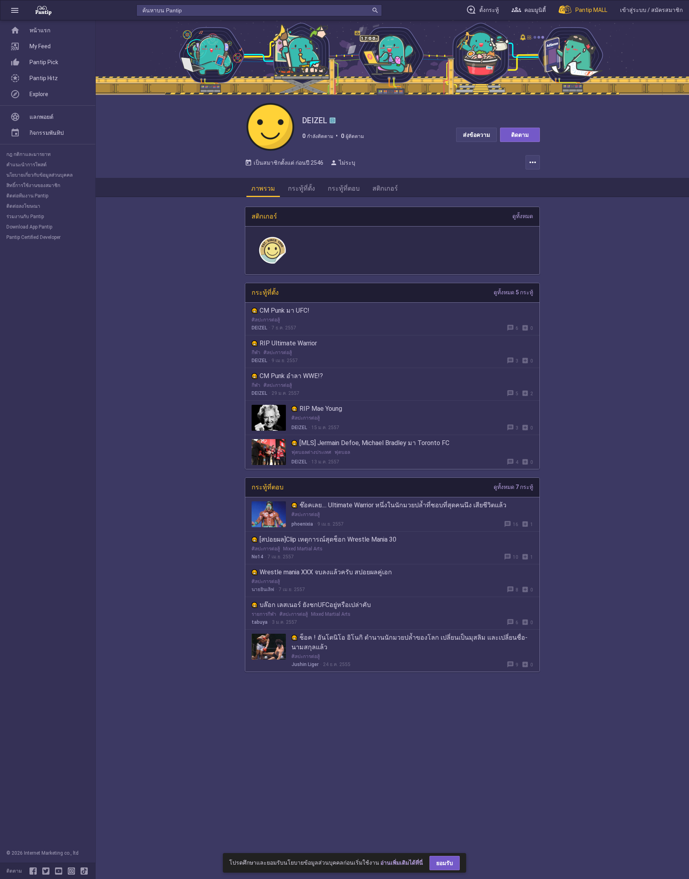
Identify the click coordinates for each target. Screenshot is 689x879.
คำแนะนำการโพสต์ (26, 165)
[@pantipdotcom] (73, 871)
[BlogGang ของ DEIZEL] (332, 120)
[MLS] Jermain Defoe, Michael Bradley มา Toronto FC (374, 443)
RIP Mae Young (320, 408)
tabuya (260, 622)
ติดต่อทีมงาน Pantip (27, 196)
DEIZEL (259, 328)
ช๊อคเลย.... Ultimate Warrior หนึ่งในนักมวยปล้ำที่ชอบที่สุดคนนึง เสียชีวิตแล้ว (402, 505)
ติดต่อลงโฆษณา (23, 206)
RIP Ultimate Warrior (288, 343)
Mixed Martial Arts (303, 549)
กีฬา (256, 352)
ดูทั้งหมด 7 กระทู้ (513, 487)
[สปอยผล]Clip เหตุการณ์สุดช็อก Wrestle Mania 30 (328, 539)
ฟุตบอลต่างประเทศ (311, 452)
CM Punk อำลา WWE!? (291, 376)
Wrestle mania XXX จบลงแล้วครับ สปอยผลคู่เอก (326, 572)
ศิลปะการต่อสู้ (266, 320)
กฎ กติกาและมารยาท (28, 154)
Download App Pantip (29, 227)
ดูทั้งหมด (522, 216)
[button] (14, 10)
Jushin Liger (305, 664)
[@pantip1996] (84, 871)
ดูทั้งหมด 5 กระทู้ (513, 292)
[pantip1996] (60, 871)
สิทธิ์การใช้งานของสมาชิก (33, 185)
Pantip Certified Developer (33, 237)
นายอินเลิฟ (263, 589)
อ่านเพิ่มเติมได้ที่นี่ (401, 862)
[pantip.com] (43, 10)
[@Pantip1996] (47, 871)
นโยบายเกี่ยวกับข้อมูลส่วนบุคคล (39, 175)
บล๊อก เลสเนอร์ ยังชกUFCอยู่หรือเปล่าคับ (315, 605)
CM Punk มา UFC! (284, 310)
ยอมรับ (444, 863)
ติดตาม (520, 135)
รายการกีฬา (264, 614)
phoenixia (302, 524)
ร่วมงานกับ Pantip (25, 216)
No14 (257, 557)
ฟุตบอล (342, 452)
